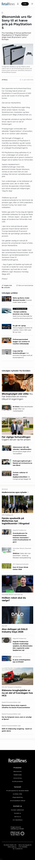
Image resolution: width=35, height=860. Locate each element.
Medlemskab (18, 775)
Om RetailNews (17, 820)
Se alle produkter (17, 781)
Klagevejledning (17, 797)
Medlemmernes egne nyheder (14, 492)
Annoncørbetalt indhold (17, 800)
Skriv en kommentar (25, 285)
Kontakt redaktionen (17, 810)
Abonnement (17, 771)
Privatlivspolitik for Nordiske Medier (17, 790)
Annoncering (17, 778)
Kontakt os (17, 813)
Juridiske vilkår (17, 794)
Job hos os (17, 816)
